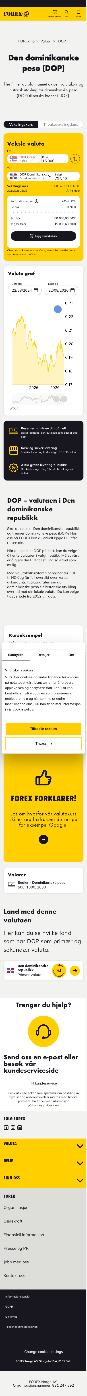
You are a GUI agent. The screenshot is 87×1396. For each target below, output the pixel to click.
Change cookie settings (43, 1351)
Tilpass (41, 743)
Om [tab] (71, 655)
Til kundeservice (43, 1083)
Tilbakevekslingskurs (61, 124)
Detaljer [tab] (43, 655)
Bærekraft (13, 1221)
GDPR (9, 1306)
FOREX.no (26, 41)
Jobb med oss (16, 1261)
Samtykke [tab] (15, 655)
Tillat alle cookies (43, 729)
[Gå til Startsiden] (16, 14)
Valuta (45, 41)
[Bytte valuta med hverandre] (75, 158)
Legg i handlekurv (46, 236)
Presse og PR (16, 1248)
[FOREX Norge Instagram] (13, 1128)
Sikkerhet (11, 1316)
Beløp (45, 157)
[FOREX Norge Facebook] (6, 1128)
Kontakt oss (14, 1275)
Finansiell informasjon (24, 1234)
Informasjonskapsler (17, 1296)
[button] (55, 14)
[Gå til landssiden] (75, 971)
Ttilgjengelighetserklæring (21, 1326)
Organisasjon (16, 1207)
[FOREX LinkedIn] (19, 1128)
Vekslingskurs (21, 124)
